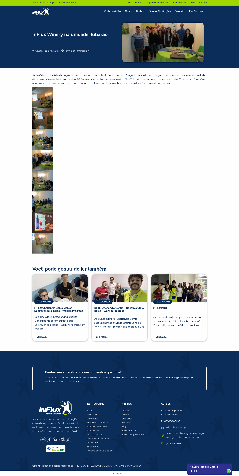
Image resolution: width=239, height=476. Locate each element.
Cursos (128, 11)
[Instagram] (43, 439)
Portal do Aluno (199, 3)
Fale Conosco (195, 11)
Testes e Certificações (160, 11)
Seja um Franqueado (157, 3)
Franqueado (179, 3)
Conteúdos (180, 11)
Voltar (196, 464)
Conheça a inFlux (112, 11)
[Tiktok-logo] (68, 439)
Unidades (140, 11)
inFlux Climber (133, 3)
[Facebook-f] (49, 439)
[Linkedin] (62, 439)
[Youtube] (55, 439)
